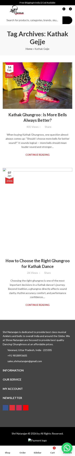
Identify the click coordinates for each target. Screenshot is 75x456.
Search (67, 20)
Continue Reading (37, 154)
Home (29, 48)
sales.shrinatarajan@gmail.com (24, 361)
